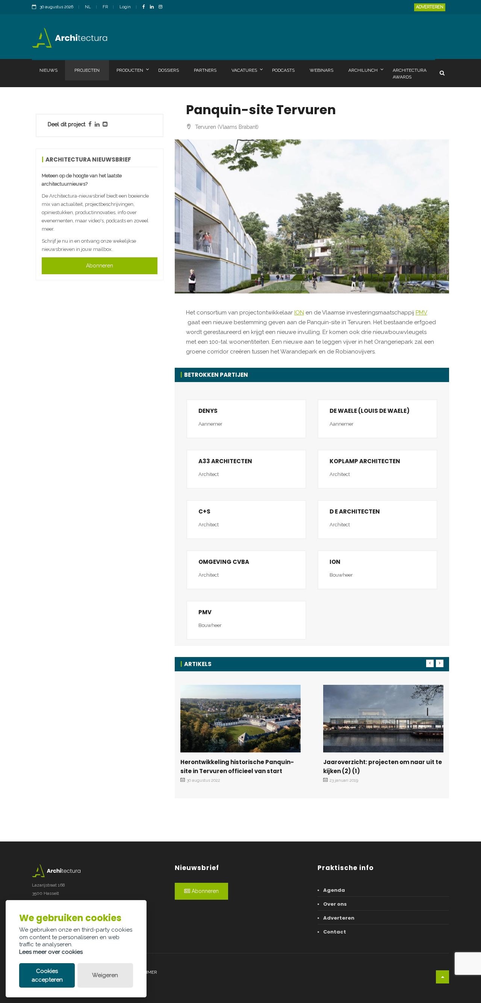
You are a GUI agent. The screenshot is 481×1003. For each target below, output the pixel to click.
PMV (421, 312)
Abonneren (99, 266)
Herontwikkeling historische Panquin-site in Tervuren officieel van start (237, 766)
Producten (129, 70)
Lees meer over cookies (51, 952)
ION (299, 312)
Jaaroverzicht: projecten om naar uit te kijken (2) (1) (382, 766)
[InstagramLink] (162, 7)
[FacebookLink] (145, 7)
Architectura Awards (410, 74)
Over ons (335, 904)
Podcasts (283, 70)
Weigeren (105, 975)
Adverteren (429, 7)
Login (125, 7)
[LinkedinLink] (153, 7)
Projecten (87, 70)
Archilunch (363, 70)
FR (105, 7)
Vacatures (244, 70)
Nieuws (48, 70)
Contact (334, 931)
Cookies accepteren (47, 975)
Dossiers (168, 70)
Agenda (334, 890)
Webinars (321, 70)
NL (88, 7)
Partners (205, 70)
